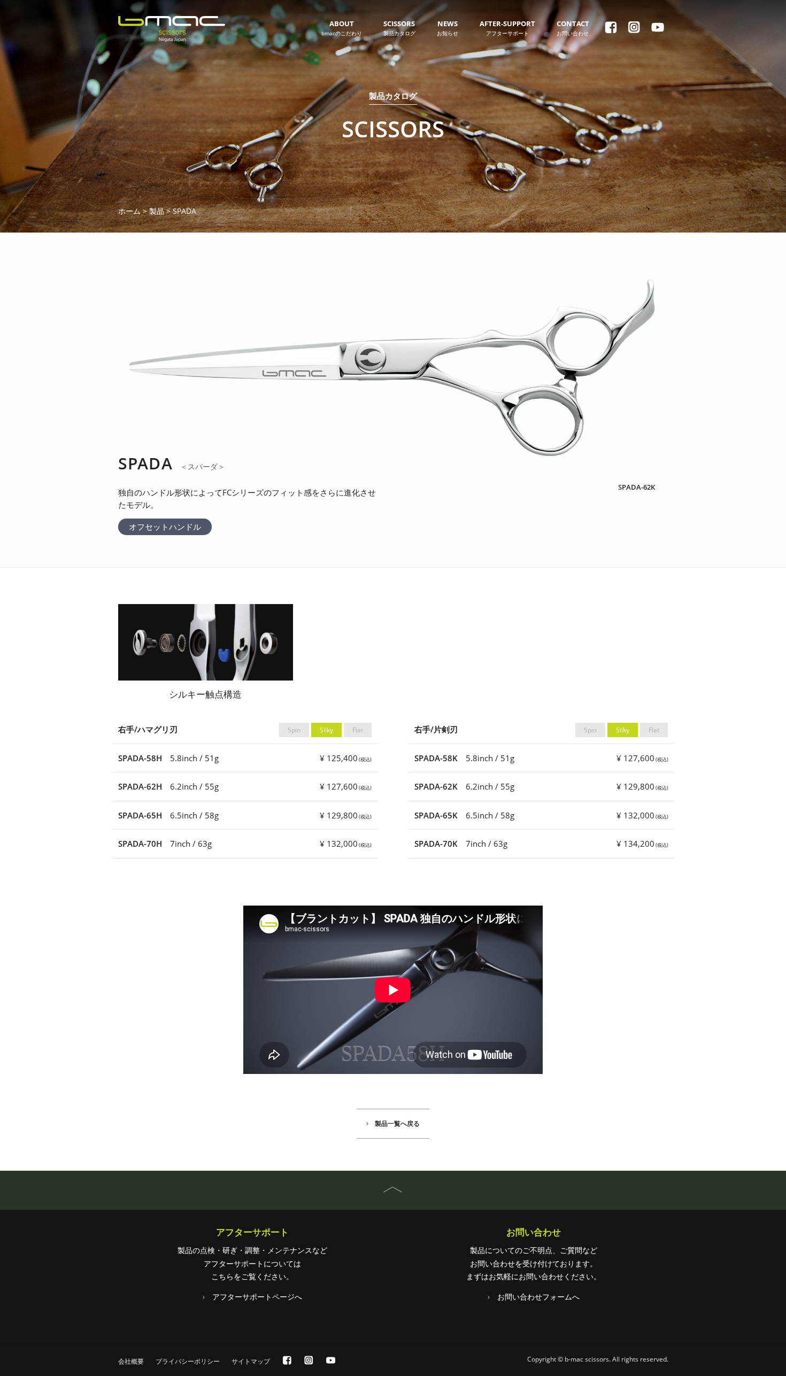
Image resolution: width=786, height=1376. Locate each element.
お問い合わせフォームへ (538, 1297)
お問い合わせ (533, 1232)
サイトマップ (251, 1361)
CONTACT (573, 28)
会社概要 (131, 1361)
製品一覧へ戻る (397, 1123)
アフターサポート (252, 1232)
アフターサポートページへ (257, 1297)
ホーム (129, 211)
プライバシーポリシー (188, 1361)
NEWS (447, 28)
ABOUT (341, 28)
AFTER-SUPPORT (507, 28)
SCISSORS (399, 28)
